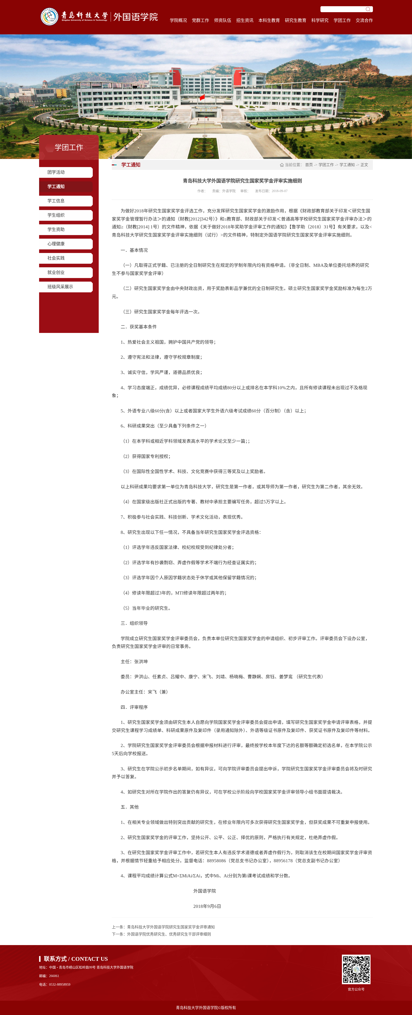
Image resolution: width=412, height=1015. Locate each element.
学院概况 (178, 20)
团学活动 (56, 172)
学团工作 (342, 20)
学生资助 (56, 229)
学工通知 (56, 186)
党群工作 (200, 20)
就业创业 (56, 272)
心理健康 (56, 244)
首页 (309, 165)
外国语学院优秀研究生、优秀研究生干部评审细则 (169, 934)
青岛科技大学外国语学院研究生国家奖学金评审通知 (171, 927)
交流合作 (364, 20)
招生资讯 (244, 20)
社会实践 (56, 258)
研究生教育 (295, 20)
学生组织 (56, 215)
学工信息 (56, 201)
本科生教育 (269, 20)
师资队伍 (222, 20)
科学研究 (320, 20)
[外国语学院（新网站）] (98, 16)
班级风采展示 (60, 286)
